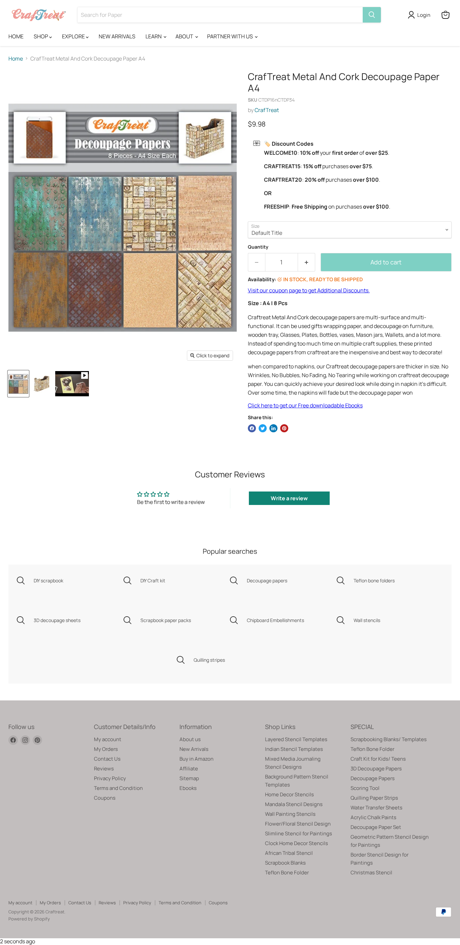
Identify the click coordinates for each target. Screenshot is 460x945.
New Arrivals (193, 749)
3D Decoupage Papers (376, 768)
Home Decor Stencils (289, 794)
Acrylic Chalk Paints (373, 817)
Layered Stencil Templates (296, 739)
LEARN (154, 36)
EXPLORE (74, 36)
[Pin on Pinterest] (284, 428)
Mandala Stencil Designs (294, 804)
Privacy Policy (110, 778)
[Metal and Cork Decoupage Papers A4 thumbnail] (42, 383)
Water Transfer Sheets (376, 807)
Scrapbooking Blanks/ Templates (389, 739)
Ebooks (188, 788)
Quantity (258, 247)
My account (107, 739)
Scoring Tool (365, 788)
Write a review (289, 498)
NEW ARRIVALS (117, 36)
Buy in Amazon (196, 758)
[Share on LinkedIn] (273, 428)
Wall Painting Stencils (290, 813)
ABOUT (184, 36)
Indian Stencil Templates (294, 749)
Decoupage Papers (373, 778)
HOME (16, 36)
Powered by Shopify (29, 919)
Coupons (105, 797)
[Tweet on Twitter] (263, 428)
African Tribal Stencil (289, 853)
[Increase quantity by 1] (306, 262)
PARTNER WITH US (230, 36)
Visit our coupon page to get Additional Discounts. (309, 290)
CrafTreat (267, 110)
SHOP (41, 36)
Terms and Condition (118, 788)
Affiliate (188, 768)
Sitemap (189, 778)
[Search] (372, 15)
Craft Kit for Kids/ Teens (378, 758)
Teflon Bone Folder (287, 872)
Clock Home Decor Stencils (296, 843)
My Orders (106, 749)
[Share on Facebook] (252, 428)
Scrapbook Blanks (285, 862)
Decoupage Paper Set (376, 827)
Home (15, 59)
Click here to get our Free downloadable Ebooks (305, 405)
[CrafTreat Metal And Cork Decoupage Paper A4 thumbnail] (72, 383)
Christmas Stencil (371, 872)
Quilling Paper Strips (374, 797)
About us (190, 739)
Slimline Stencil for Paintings (298, 833)
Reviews (104, 768)
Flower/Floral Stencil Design (298, 823)
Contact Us (107, 758)
